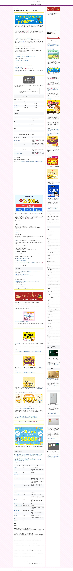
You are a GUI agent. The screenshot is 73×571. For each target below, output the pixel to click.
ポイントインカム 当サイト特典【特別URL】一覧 (23, 46)
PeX (14, 476)
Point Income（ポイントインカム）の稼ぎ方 (21, 321)
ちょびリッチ (16, 107)
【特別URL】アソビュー (18, 67)
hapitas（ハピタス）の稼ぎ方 (21, 260)
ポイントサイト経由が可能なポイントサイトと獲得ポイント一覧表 (29, 91)
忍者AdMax (16, 520)
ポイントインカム (33, 25)
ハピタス (34, 213)
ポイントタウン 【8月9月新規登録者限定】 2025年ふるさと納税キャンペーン (29, 351)
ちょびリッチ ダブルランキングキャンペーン (53, 219)
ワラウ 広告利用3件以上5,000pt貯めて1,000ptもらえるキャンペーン (53, 223)
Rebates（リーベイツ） (17, 478)
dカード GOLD (49, 378)
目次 (28, 89)
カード (15, 523)
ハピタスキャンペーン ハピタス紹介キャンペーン (25, 288)
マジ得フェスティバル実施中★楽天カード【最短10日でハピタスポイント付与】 (27, 271)
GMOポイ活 (16, 474)
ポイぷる (15, 515)
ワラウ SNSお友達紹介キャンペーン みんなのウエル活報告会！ (27, 417)
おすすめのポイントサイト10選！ (52, 208)
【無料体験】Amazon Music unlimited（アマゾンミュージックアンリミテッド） (27, 281)
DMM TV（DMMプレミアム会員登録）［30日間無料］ (27, 262)
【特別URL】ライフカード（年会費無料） (22, 60)
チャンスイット (16, 494)
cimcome (21, 421)
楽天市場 (17, 232)
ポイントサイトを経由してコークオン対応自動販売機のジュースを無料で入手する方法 (29, 161)
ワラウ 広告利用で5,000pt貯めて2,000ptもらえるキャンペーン (27, 408)
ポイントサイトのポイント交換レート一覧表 (21, 460)
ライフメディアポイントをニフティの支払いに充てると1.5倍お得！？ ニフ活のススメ (27, 459)
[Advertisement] (29, 171)
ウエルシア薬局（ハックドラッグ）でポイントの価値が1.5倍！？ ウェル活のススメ (27, 455)
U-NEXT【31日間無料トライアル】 (20, 284)
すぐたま (15, 492)
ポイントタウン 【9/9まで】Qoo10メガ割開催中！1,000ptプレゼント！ (53, 214)
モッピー (15, 103)
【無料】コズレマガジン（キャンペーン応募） (22, 274)
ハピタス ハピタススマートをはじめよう (23, 258)
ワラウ (28, 387)
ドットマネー (16, 503)
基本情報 (21, 92)
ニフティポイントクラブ (18, 153)
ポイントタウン (17, 343)
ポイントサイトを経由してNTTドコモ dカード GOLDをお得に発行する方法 (53, 387)
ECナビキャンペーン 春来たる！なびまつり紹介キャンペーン (26, 372)
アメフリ (15, 144)
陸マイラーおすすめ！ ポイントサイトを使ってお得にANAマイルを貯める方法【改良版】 (28, 454)
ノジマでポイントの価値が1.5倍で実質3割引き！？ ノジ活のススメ (25, 458)
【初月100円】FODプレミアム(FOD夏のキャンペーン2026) (26, 56)
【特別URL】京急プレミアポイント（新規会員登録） (24, 38)
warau (15, 149)
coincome (15, 467)
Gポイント (15, 472)
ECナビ (41, 367)
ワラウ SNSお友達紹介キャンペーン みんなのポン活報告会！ (27, 416)
